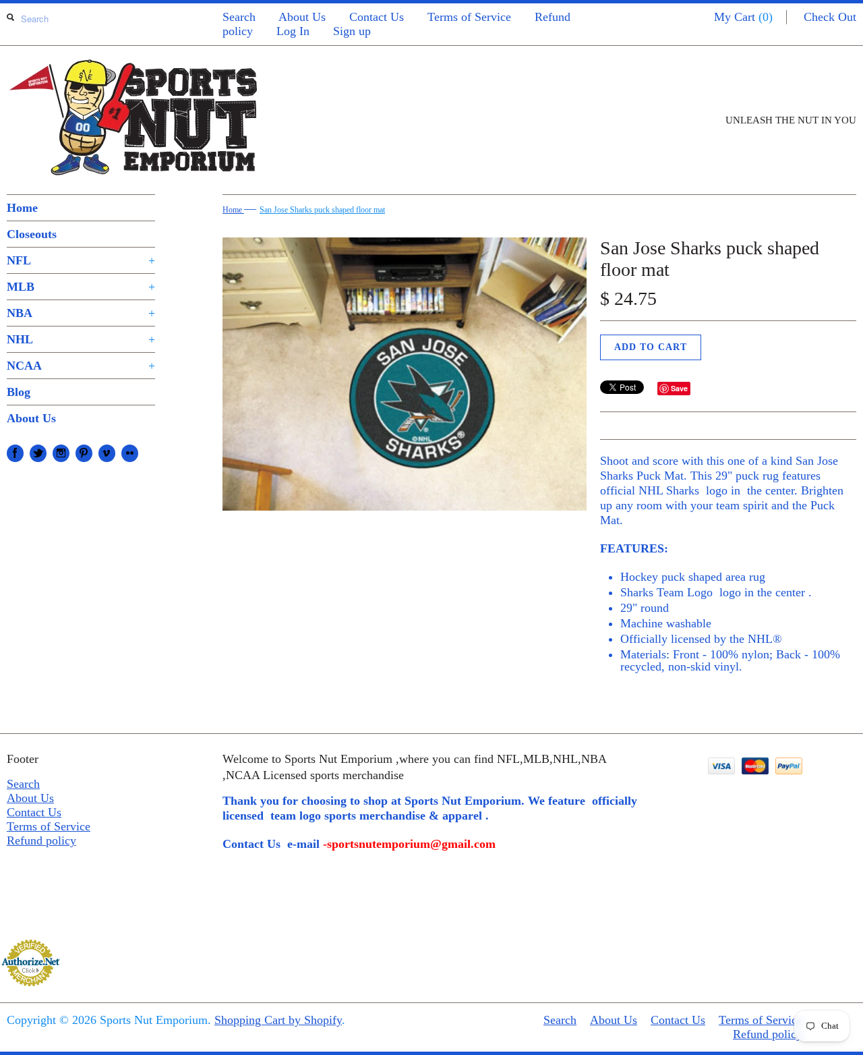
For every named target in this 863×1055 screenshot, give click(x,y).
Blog (18, 392)
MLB (81, 286)
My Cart (743, 17)
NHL (81, 339)
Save (679, 388)
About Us (302, 17)
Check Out (830, 17)
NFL (81, 260)
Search (239, 17)
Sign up (352, 31)
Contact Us (376, 17)
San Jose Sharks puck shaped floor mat (322, 210)
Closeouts (32, 234)
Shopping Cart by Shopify (278, 1020)
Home (22, 208)
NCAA (81, 365)
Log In (292, 31)
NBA (81, 313)
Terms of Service (469, 17)
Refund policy (41, 840)
